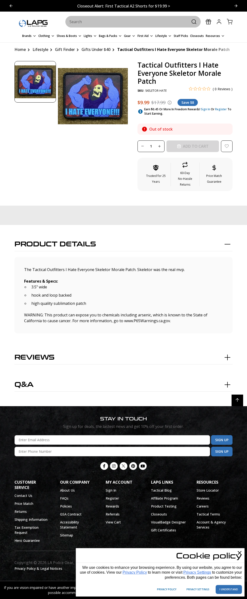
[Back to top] (237, 400)
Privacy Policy (135, 572)
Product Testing (164, 506)
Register (221, 109)
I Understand (229, 589)
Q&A (24, 385)
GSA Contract (71, 514)
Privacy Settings (197, 572)
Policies (66, 506)
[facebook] (104, 466)
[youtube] (143, 466)
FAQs (64, 498)
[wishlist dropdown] (227, 146)
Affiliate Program (164, 498)
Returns (20, 511)
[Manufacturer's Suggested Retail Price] (169, 102)
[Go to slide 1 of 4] (236, 5)
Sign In (205, 109)
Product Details (55, 244)
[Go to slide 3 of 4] (11, 5)
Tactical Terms (208, 514)
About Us (67, 490)
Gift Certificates (163, 530)
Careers (203, 506)
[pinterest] (133, 466)
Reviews (34, 357)
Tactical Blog (161, 490)
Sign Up (221, 440)
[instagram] (114, 466)
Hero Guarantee (27, 540)
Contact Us (23, 495)
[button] (185, 174)
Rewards (112, 506)
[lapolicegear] (33, 24)
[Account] (219, 22)
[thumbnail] (35, 81)
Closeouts (159, 514)
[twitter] (123, 466)
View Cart (113, 522)
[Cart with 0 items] (230, 22)
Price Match (23, 503)
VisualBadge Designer (168, 522)
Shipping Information (31, 519)
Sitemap (66, 535)
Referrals (113, 514)
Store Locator (208, 490)
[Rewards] (208, 22)
